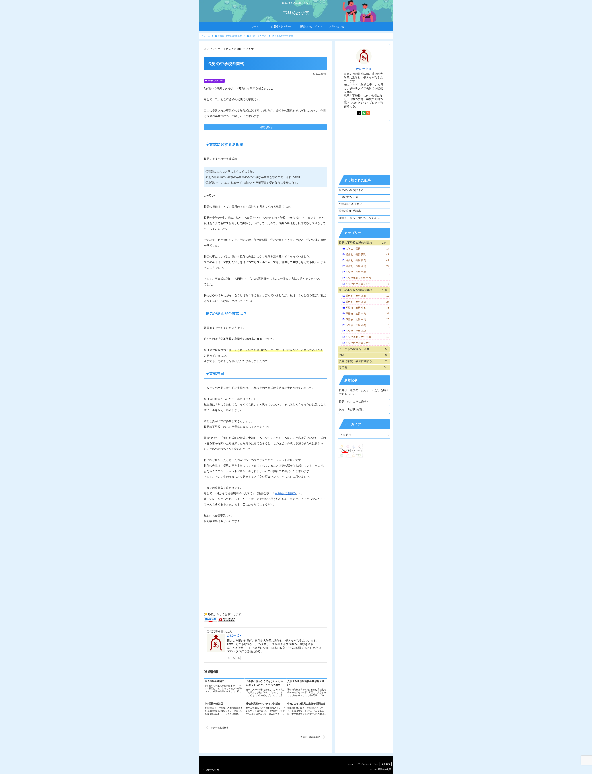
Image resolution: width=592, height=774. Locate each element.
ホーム (350, 764)
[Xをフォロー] (229, 658)
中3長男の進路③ (285, 493)
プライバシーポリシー (367, 764)
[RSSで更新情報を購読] (239, 658)
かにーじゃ (235, 635)
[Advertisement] (265, 569)
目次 (262, 127)
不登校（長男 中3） (215, 81)
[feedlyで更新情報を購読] (234, 658)
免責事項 (385, 764)
